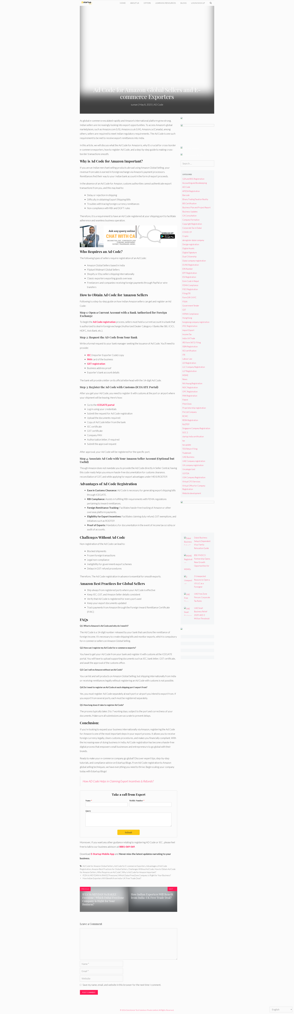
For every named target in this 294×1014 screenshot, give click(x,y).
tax (183, 440)
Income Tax (187, 334)
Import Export (188, 330)
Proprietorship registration (194, 408)
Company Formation (190, 220)
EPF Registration (189, 273)
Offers (147, 3)
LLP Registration (189, 371)
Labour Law (187, 359)
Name (88, 800)
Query (88, 811)
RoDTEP (185, 424)
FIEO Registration (190, 289)
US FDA (185, 473)
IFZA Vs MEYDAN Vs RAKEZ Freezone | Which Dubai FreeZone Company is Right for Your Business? (127, 875)
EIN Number (187, 269)
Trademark (186, 453)
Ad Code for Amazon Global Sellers (98, 866)
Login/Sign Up (198, 3)
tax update (186, 445)
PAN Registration (189, 395)
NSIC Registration (190, 387)
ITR (183, 355)
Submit (128, 832)
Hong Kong (187, 318)
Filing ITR (186, 293)
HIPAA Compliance (190, 314)
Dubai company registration (194, 260)
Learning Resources (165, 3)
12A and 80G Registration (193, 179)
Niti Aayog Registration (192, 383)
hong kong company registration (195, 322)
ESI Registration (189, 277)
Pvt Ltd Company (189, 412)
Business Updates (190, 211)
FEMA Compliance (190, 285)
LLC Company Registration (193, 367)
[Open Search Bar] (210, 3)
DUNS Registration (190, 265)
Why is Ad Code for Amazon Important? (139, 872)
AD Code (158, 104)
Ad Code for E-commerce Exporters (130, 866)
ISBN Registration (190, 346)
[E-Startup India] (87, 3)
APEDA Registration (191, 191)
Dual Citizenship (189, 256)
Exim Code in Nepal (190, 281)
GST (184, 310)
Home (123, 3)
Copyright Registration (192, 224)
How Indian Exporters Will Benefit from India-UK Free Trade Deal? (112, 878)
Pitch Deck (187, 404)
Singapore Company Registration (196, 428)
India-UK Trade (188, 338)
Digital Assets (188, 248)
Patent (185, 400)
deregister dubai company (193, 240)
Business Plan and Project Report (196, 207)
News (184, 379)
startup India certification (193, 436)
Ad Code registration (104, 321)
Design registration (190, 244)
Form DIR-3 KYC (189, 297)
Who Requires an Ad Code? (109, 872)
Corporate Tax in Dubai (192, 228)
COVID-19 (187, 232)
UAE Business (188, 457)
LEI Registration (189, 363)
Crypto (185, 236)
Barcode (185, 195)
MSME (185, 375)
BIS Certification (189, 203)
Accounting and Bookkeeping (194, 183)
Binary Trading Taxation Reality (195, 199)
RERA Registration (190, 420)
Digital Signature (189, 252)
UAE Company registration (193, 461)
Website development (191, 493)
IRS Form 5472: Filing (191, 342)
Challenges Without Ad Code (141, 869)
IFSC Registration (189, 326)
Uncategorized (188, 469)
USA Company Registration (193, 477)
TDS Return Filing (189, 449)
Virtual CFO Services (191, 481)
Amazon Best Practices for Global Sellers (109, 869)
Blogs (183, 3)
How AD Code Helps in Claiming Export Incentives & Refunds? (118, 781)
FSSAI (184, 301)
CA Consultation (189, 215)
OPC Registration (190, 391)
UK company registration (193, 465)
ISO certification (189, 350)
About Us (134, 3)
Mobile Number (136, 800)
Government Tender (190, 305)
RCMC (185, 416)
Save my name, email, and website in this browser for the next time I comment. (122, 984)
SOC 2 (185, 432)
